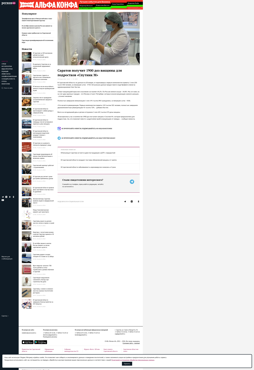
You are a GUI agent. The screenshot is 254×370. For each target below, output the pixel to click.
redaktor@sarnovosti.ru (29, 333)
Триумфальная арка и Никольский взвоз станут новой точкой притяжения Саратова (37, 20)
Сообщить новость (8, 79)
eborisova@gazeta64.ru (50, 335)
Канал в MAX (6, 84)
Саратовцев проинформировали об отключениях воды (37, 41)
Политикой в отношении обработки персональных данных (132, 360)
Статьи (4, 64)
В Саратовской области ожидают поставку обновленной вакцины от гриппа (89, 160)
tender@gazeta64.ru (81, 335)
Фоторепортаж (7, 66)
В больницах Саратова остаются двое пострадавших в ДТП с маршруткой (88, 153)
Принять (127, 363)
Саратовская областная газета (130, 350)
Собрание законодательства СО (71, 350)
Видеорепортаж (7, 69)
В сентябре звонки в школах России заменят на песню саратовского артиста (37, 27)
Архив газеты (6, 74)
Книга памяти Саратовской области (110, 350)
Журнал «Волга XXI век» (92, 349)
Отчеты (4, 81)
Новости (5, 61)
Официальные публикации (49, 350)
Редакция (5, 71)
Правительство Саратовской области (31, 350)
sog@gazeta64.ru (120, 334)
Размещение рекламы (50, 337)
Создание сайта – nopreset (131, 343)
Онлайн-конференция (9, 76)
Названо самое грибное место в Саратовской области (36, 34)
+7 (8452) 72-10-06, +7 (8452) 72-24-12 (127, 332)
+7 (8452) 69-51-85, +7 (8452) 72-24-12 (55, 333)
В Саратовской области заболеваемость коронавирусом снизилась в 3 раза (88, 167)
